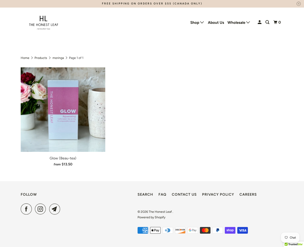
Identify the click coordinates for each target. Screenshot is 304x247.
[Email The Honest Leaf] (56, 209)
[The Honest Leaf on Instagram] (41, 209)
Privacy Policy (218, 194)
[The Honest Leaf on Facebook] (27, 209)
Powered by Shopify (151, 217)
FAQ (162, 194)
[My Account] (260, 22)
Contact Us (184, 194)
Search (145, 194)
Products (40, 58)
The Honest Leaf (160, 212)
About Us (216, 22)
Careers (248, 194)
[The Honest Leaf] (43, 22)
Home (25, 58)
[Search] (268, 22)
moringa (58, 58)
